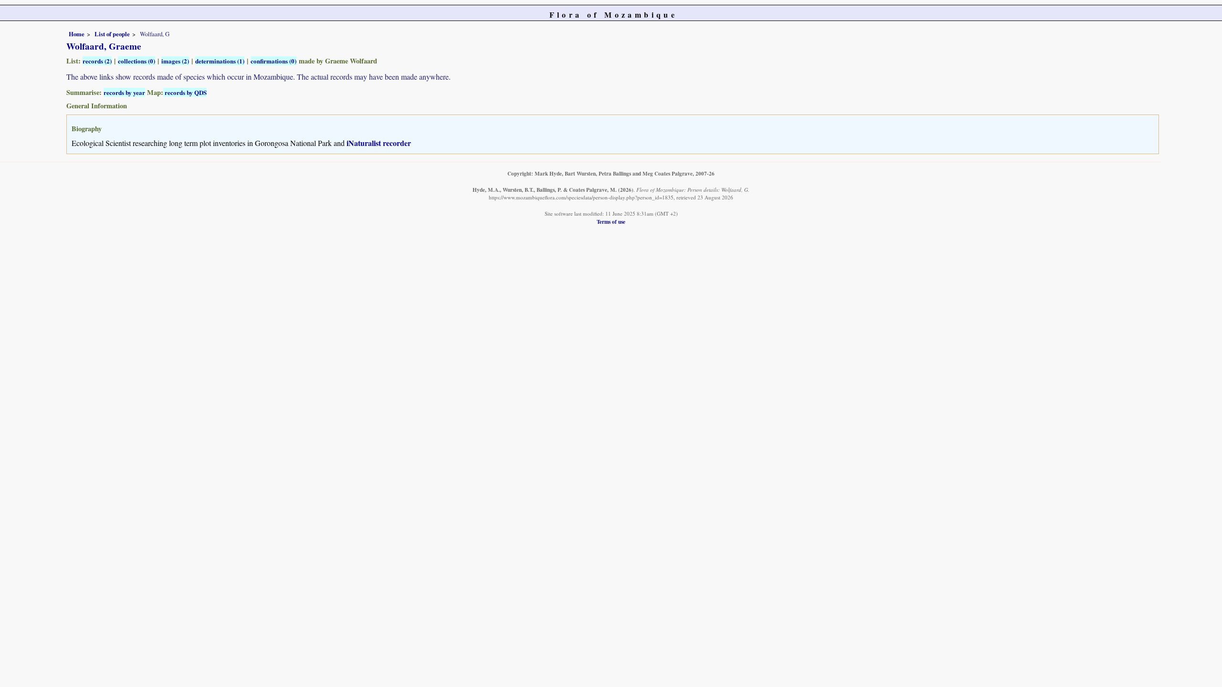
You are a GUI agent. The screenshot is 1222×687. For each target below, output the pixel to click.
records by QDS (185, 92)
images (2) (175, 60)
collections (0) (136, 60)
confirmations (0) (273, 60)
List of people (112, 34)
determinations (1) (219, 60)
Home (76, 34)
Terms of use (611, 222)
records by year (124, 92)
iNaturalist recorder (379, 142)
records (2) (97, 60)
